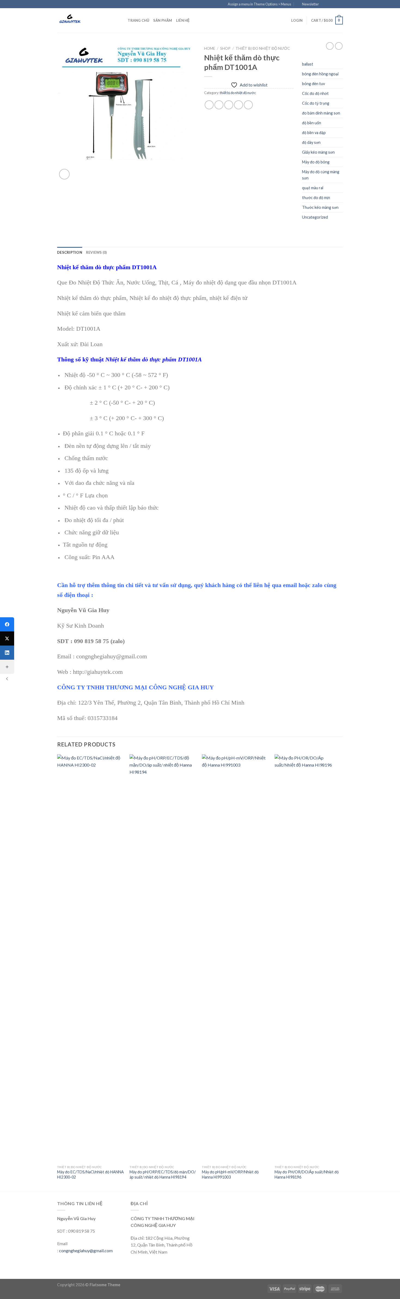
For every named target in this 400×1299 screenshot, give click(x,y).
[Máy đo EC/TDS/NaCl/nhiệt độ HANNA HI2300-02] (90, 958)
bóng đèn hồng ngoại (320, 74)
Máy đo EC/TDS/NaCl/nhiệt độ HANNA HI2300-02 (90, 1174)
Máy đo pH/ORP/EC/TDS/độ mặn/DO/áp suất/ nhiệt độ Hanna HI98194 (163, 1174)
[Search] (122, 20)
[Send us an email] (340, 4)
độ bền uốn (311, 122)
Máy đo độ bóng (316, 162)
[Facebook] (7, 624)
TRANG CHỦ (138, 20)
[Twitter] (7, 638)
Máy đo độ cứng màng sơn (320, 174)
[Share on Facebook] (209, 104)
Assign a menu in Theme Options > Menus (259, 4)
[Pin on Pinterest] (238, 104)
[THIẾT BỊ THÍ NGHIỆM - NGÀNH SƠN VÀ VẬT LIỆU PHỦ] (84, 20)
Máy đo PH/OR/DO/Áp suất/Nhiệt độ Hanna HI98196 (307, 1174)
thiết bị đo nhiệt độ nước (263, 48)
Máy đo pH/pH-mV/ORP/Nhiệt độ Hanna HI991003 (230, 1174)
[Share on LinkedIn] (248, 104)
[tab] (69, 252)
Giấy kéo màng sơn (318, 152)
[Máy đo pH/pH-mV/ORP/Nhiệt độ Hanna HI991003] (235, 958)
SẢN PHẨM (162, 20)
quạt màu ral (312, 187)
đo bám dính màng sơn (321, 113)
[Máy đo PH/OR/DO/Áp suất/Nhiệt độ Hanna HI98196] (308, 958)
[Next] (341, 972)
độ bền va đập (314, 132)
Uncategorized (315, 217)
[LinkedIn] (7, 653)
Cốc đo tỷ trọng (315, 103)
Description (69, 252)
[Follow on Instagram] (329, 4)
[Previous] (57, 972)
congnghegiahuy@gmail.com (86, 1250)
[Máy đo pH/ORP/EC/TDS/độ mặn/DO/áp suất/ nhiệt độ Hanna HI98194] (163, 958)
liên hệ (183, 20)
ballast (307, 64)
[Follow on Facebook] (324, 4)
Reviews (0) (96, 252)
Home (209, 48)
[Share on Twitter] (218, 104)
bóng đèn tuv (313, 83)
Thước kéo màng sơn (320, 207)
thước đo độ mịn (316, 197)
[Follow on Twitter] (335, 4)
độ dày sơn (311, 142)
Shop (225, 48)
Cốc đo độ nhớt (315, 93)
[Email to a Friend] (228, 104)
